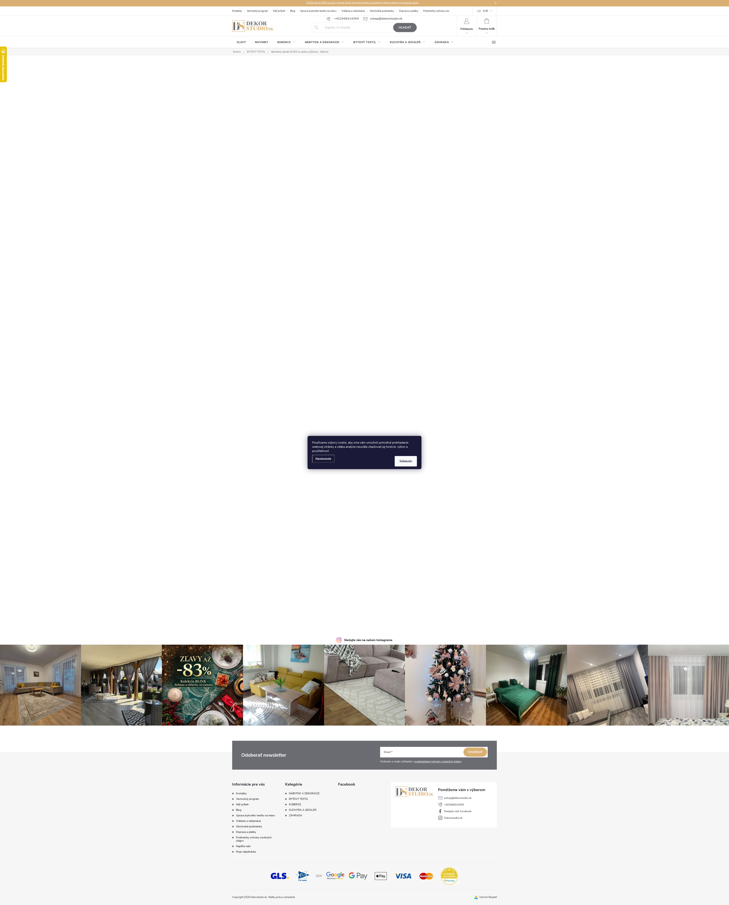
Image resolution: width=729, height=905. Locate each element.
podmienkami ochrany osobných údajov (438, 761)
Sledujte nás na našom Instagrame (368, 640)
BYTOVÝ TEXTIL (298, 799)
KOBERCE (295, 804)
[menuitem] (241, 42)
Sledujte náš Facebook (458, 811)
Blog (292, 11)
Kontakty (237, 11)
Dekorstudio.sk (453, 818)
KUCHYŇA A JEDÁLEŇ (302, 810)
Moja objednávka (246, 852)
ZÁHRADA (295, 815)
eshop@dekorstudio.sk (458, 798)
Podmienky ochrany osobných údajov (443, 11)
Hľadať (405, 27)
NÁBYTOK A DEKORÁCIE (304, 793)
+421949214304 (454, 804)
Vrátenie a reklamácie (353, 11)
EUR (485, 11)
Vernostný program (257, 11)
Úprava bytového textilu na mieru (318, 11)
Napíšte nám (243, 846)
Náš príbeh (279, 11)
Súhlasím (405, 461)
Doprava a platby (408, 11)
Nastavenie (323, 459)
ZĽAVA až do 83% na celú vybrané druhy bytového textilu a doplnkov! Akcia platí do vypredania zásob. (362, 3)
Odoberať (475, 752)
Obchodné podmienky (382, 11)
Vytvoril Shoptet (488, 897)
